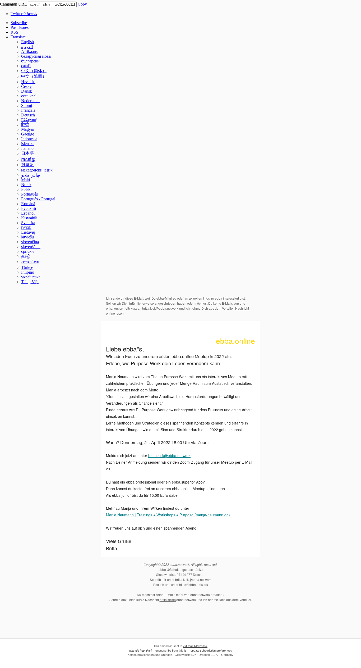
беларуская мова (36, 56)
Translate (18, 37)
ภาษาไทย (30, 262)
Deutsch (28, 115)
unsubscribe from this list (171, 650)
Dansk (26, 91)
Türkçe (27, 267)
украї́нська (30, 277)
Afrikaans (29, 51)
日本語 (27, 153)
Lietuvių (28, 232)
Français (28, 110)
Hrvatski (28, 81)
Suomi (26, 105)
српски (27, 251)
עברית (26, 227)
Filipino (27, 272)
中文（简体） (34, 71)
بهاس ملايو (30, 175)
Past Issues (20, 27)
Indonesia (29, 139)
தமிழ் (25, 256)
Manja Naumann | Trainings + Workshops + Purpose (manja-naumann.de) (168, 514)
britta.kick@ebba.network (169, 455)
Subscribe (19, 22)
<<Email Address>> (195, 646)
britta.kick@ (168, 599)
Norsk (26, 184)
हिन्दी (25, 124)
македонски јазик (37, 170)
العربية (27, 46)
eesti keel (28, 96)
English (27, 41)
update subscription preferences (211, 650)
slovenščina (30, 246)
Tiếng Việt (30, 281)
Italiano (27, 148)
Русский (28, 208)
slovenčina (30, 242)
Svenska (28, 222)
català (26, 66)
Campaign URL (13, 4)
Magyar (27, 129)
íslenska (27, 143)
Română (28, 203)
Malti (25, 180)
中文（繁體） (34, 76)
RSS (14, 32)
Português (29, 194)
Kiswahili (29, 218)
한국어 (27, 165)
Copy (82, 4)
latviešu (27, 237)
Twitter (24, 13)
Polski (26, 189)
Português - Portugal (38, 199)
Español (28, 213)
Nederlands (30, 100)
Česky (26, 86)
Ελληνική (29, 120)
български (30, 61)
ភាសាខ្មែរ (28, 159)
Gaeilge (27, 134)
